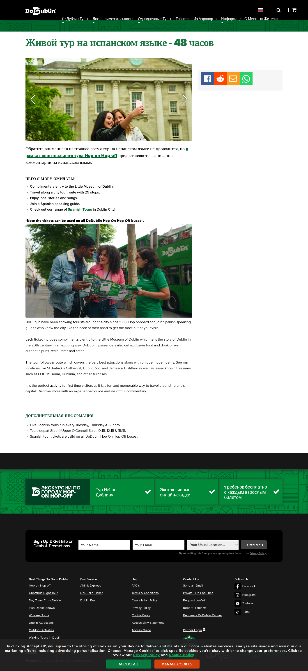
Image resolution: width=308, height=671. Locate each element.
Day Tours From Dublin (45, 600)
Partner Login (192, 630)
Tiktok (246, 612)
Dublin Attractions (41, 622)
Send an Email (193, 585)
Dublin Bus (88, 600)
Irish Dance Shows (42, 608)
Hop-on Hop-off (40, 585)
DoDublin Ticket (91, 593)
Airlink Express (90, 585)
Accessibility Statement (148, 622)
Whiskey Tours (39, 615)
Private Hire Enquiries (198, 593)
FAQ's (136, 585)
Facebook (249, 586)
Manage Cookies (177, 664)
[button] (33, 99)
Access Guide (141, 630)
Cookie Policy (141, 615)
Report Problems (195, 608)
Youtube (247, 603)
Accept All (129, 664)
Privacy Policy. (258, 553)
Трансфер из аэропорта (196, 19)
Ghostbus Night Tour (43, 593)
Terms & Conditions (145, 593)
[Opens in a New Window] (220, 84)
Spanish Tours (80, 209)
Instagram (248, 594)
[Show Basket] (298, 10)
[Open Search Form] (278, 10)
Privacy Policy (141, 608)
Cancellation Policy (145, 600)
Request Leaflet (194, 600)
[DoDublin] (40, 4)
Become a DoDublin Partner (202, 615)
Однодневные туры (154, 19)
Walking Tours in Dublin (45, 637)
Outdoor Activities (41, 630)
